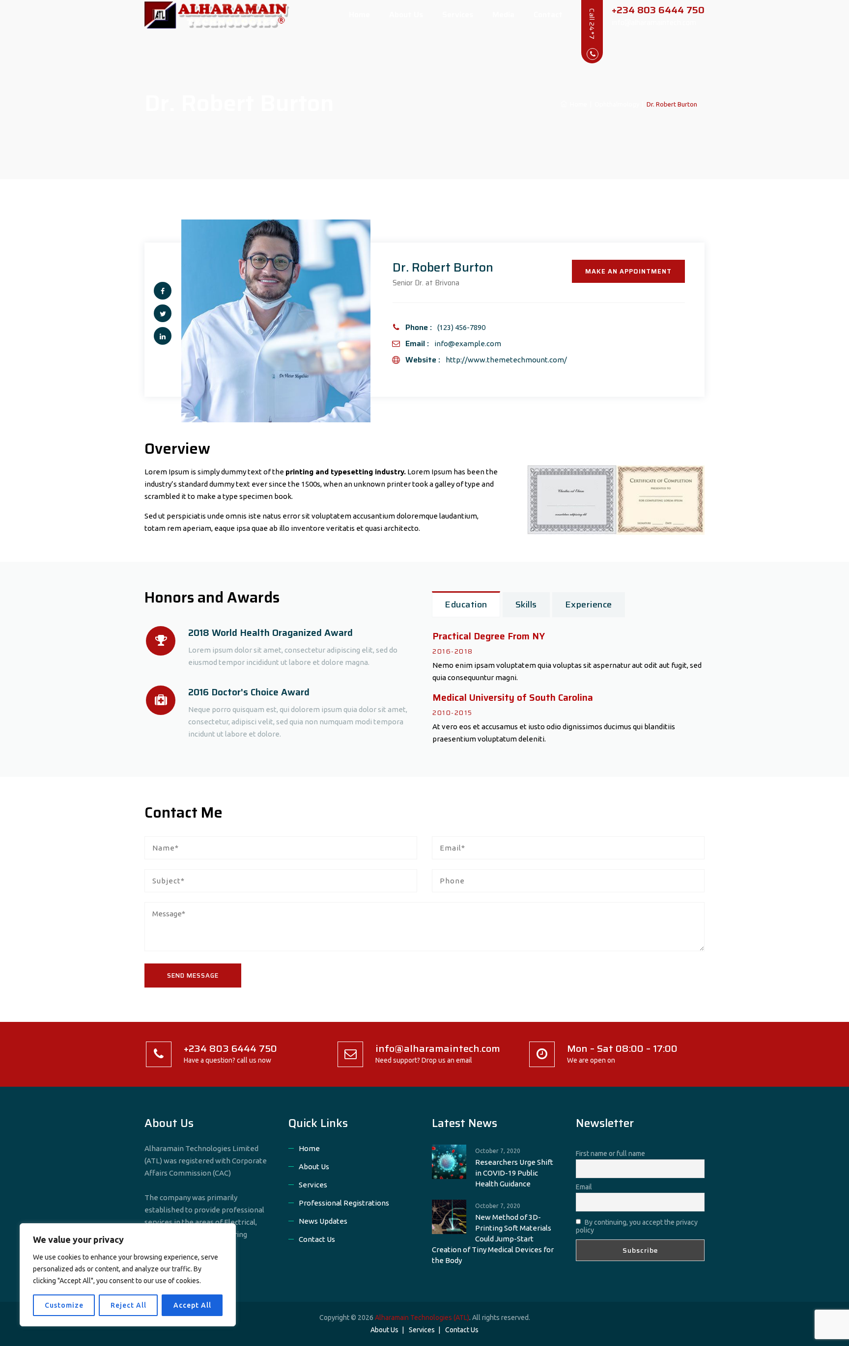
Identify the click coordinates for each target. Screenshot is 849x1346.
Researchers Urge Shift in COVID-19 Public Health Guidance (514, 1173)
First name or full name (610, 1153)
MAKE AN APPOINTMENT (628, 271)
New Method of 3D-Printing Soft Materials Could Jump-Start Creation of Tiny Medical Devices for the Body (493, 1238)
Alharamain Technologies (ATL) (422, 1317)
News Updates (323, 1221)
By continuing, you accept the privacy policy (637, 1226)
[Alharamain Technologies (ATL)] (221, 14)
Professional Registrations (344, 1203)
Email (584, 1187)
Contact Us (317, 1239)
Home (359, 14)
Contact (548, 14)
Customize (64, 1305)
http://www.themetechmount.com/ (506, 360)
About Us (406, 14)
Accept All (192, 1305)
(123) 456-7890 (461, 327)
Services (457, 14)
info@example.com (467, 343)
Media (503, 14)
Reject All (128, 1305)
